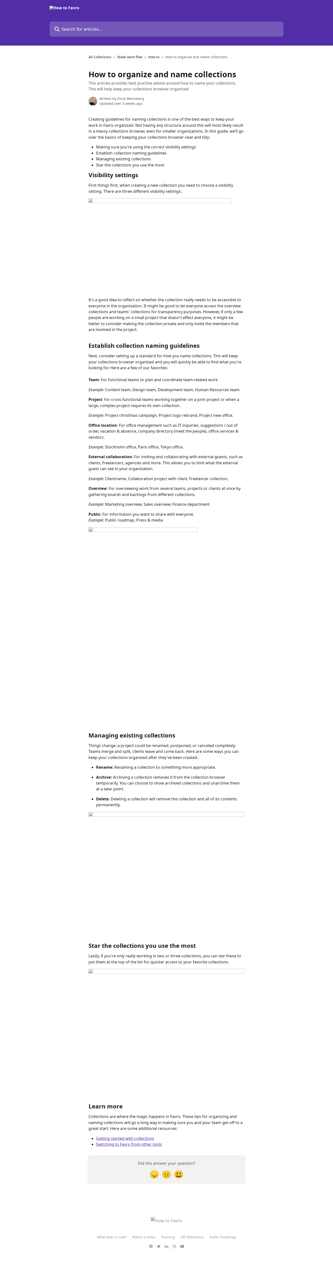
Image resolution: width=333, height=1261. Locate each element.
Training (168, 1237)
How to (153, 57)
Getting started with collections (125, 1138)
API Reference (192, 1237)
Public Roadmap (222, 1237)
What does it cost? (112, 1237)
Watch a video (143, 1237)
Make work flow (129, 57)
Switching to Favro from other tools (129, 1144)
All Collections (99, 57)
